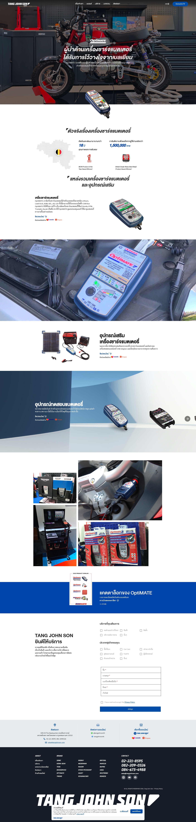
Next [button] (187, 419)
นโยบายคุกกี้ (80, 814)
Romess (103, 776)
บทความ (107, 3)
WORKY (81, 760)
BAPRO (102, 767)
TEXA (58, 767)
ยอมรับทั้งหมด (136, 811)
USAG (102, 770)
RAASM (80, 767)
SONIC (59, 760)
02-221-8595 (131, 761)
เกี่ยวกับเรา (79, 3)
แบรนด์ (89, 3)
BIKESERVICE (61, 770)
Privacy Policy (158, 789)
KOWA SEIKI (61, 764)
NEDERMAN (82, 764)
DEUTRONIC (104, 773)
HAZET (80, 773)
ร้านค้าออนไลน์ (40, 773)
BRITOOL (103, 760)
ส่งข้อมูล (130, 709)
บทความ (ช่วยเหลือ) (42, 767)
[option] (121, 419)
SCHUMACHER (83, 776)
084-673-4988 (133, 770)
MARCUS (103, 764)
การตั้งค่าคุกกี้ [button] (124, 811)
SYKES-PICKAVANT (85, 770)
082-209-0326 (133, 765)
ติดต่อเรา (116, 3)
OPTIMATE (60, 773)
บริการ (97, 3)
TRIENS (59, 776)
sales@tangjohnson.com (129, 773)
